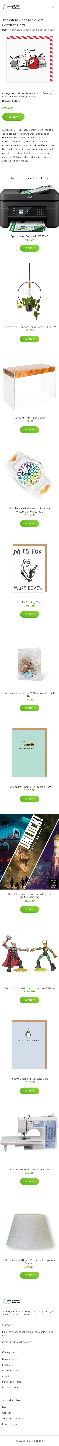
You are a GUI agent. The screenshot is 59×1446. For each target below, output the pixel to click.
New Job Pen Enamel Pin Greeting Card (29, 786)
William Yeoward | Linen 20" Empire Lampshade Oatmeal (29, 1262)
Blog (4, 1407)
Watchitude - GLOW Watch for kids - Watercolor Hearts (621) (29, 510)
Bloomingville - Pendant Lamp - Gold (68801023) (29, 326)
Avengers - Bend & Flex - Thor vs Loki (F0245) (30, 988)
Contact (6, 1412)
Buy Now (13, 116)
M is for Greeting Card (29, 602)
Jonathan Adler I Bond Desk (29, 417)
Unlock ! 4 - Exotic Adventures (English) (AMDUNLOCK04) (29, 896)
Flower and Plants (11, 1381)
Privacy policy (9, 1424)
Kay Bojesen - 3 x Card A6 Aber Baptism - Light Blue (30, 695)
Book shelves (9, 1359)
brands (38, 93)
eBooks (6, 1376)
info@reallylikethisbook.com (17, 1341)
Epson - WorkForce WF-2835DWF (29, 236)
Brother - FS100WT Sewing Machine (29, 1169)
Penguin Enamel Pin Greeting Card (29, 1078)
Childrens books (24, 93)
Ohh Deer (31, 96)
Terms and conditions (13, 1418)
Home (5, 29)
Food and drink (10, 1387)
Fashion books (17, 96)
